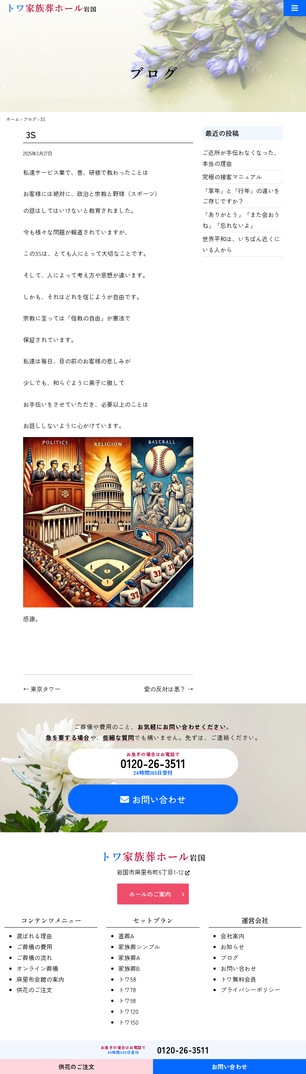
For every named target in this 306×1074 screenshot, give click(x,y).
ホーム (12, 119)
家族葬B (129, 968)
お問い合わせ (159, 799)
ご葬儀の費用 (34, 946)
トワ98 (127, 1000)
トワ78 (127, 989)
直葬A (126, 935)
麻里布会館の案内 (40, 979)
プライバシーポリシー (250, 989)
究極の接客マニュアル (232, 176)
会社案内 (232, 935)
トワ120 (128, 1011)
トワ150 (128, 1022)
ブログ (30, 119)
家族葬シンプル (139, 946)
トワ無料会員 (238, 979)
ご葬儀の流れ (34, 957)
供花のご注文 (34, 989)
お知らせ (232, 946)
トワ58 (127, 979)
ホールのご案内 (150, 893)
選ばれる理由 (34, 935)
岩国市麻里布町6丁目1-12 (151, 871)
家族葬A (129, 957)
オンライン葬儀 (37, 968)
